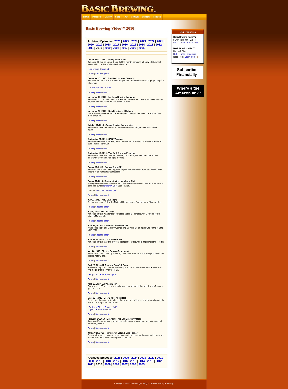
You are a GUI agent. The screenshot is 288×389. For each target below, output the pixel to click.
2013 (150, 44)
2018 (108, 44)
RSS (175, 42)
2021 (160, 41)
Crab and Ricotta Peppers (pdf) (103, 307)
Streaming (191, 54)
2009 (107, 48)
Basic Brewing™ (144, 6)
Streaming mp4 (102, 74)
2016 (125, 44)
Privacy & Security (165, 383)
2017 (116, 44)
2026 (117, 41)
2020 (91, 44)
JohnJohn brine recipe (106, 190)
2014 (142, 44)
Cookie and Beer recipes (100, 88)
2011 (91, 48)
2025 (126, 41)
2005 (141, 48)
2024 (134, 41)
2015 (133, 44)
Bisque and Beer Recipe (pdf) (102, 274)
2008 (116, 48)
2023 (143, 41)
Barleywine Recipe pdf (99, 69)
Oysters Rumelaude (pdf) (100, 309)
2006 (133, 48)
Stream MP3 (192, 42)
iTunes (182, 42)
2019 (99, 44)
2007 (125, 48)
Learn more (190, 57)
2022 (151, 41)
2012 (159, 44)
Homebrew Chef (109, 186)
